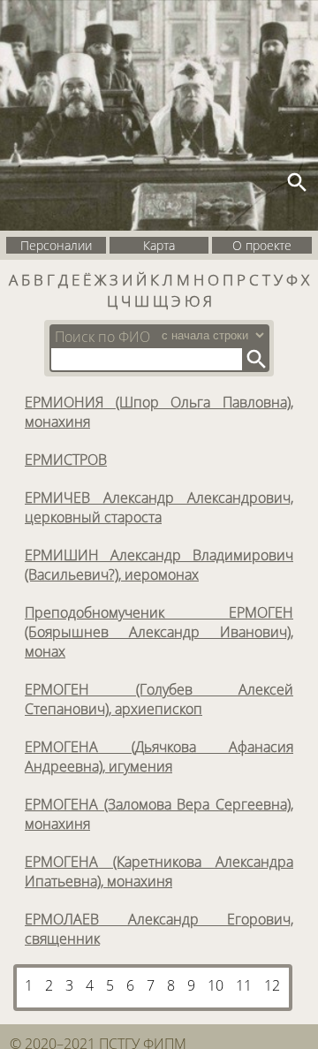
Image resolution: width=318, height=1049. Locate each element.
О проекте (262, 245)
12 (272, 985)
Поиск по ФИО (102, 336)
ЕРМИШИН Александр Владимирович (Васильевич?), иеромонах (159, 564)
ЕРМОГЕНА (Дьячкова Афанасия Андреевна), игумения (159, 756)
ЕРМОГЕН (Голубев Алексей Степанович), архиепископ (159, 699)
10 (215, 985)
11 (244, 985)
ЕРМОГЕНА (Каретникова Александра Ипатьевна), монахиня (159, 871)
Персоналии (56, 245)
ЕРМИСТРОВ (66, 459)
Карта (159, 245)
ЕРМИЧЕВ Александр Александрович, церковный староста (159, 507)
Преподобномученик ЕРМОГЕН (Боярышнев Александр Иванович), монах (159, 632)
